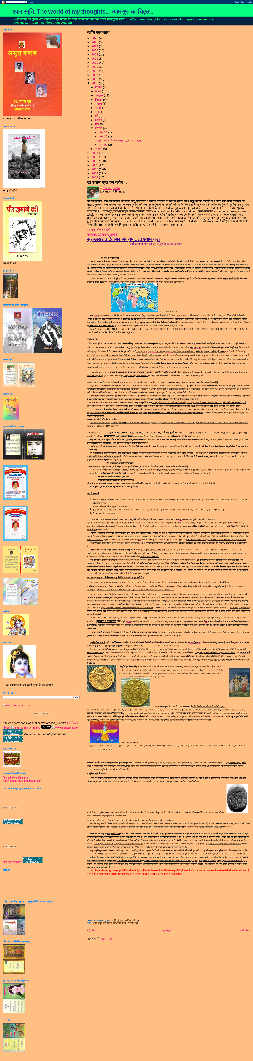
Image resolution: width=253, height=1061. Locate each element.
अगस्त (99, 103)
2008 (95, 177)
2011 (95, 165)
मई (97, 116)
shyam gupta (111, 188)
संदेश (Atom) (106, 938)
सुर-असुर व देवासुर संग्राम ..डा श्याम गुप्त (119, 140)
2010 (95, 169)
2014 (95, 152)
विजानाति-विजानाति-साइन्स (15, 777)
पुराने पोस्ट (244, 930)
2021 (95, 58)
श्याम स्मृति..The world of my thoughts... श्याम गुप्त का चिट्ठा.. (83, 11)
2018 (95, 70)
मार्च (97, 124)
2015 (95, 83)
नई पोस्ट (91, 930)
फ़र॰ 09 (103, 144)
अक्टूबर (99, 95)
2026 (95, 38)
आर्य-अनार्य (107, 923)
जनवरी (99, 148)
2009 (95, 173)
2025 (95, 42)
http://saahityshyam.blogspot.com (22, 780)
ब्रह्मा (124, 923)
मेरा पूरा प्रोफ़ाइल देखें (98, 229)
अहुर (100, 923)
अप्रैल (99, 120)
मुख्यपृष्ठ (167, 930)
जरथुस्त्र (117, 923)
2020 (95, 62)
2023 (95, 50)
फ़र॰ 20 (103, 136)
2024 (95, 46)
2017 (95, 75)
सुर (136, 923)
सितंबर (99, 99)
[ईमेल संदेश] (137, 920)
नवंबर (98, 91)
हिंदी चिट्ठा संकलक (12, 862)
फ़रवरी (99, 128)
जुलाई (98, 107)
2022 (95, 54)
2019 (95, 66)
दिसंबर (99, 87)
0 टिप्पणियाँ (130, 920)
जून (97, 111)
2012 (95, 161)
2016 (95, 79)
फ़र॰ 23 (103, 132)
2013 (95, 157)
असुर (95, 923)
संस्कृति (131, 923)
